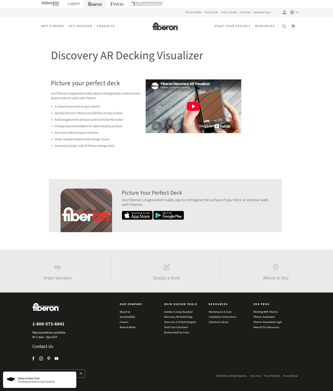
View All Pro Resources (266, 327)
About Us (125, 312)
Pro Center (245, 12)
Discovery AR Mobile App (178, 317)
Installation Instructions (222, 317)
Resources (265, 26)
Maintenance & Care (220, 312)
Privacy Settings (290, 375)
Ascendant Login (262, 12)
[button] (284, 26)
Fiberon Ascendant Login (267, 322)
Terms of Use (255, 375)
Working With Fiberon (265, 312)
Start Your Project (232, 26)
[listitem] (56, 271)
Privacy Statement (272, 375)
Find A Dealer (211, 12)
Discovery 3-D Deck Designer (180, 322)
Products (106, 26)
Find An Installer (193, 12)
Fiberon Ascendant (264, 317)
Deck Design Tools (181, 304)
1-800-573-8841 (48, 324)
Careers (124, 322)
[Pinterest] (49, 359)
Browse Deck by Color (176, 332)
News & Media (127, 327)
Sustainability (127, 317)
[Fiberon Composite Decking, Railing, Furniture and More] (165, 26)
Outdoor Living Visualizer (178, 312)
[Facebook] (33, 359)
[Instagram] (41, 359)
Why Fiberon (52, 26)
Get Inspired (80, 26)
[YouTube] (56, 359)
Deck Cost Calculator (176, 327)
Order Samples (229, 12)
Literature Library (219, 322)
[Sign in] (284, 12)
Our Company (131, 304)
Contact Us (42, 346)
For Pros (261, 304)
